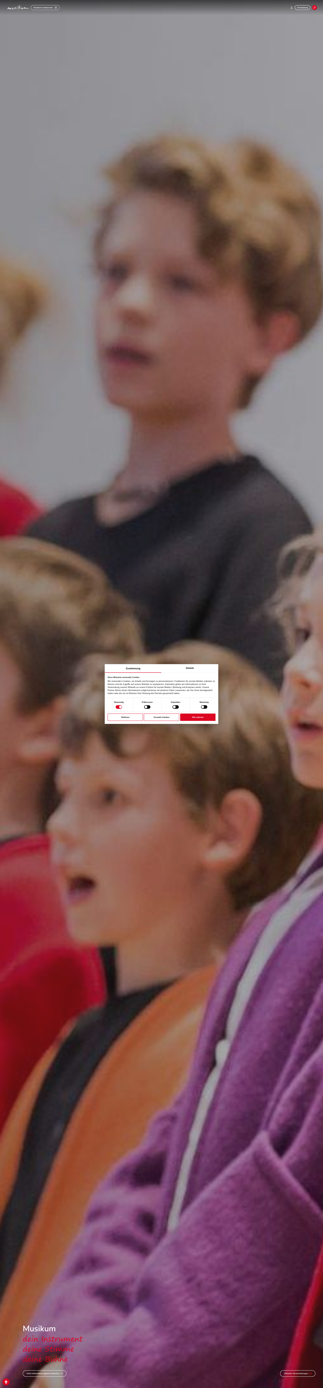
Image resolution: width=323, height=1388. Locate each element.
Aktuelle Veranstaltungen (296, 1373)
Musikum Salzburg (18, 8)
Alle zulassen (198, 717)
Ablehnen (125, 717)
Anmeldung (302, 7)
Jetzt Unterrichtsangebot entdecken (43, 1373)
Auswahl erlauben (161, 717)
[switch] (147, 707)
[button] (6, 1381)
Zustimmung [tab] (133, 668)
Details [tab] (190, 668)
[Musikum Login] (291, 7)
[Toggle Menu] (314, 7)
